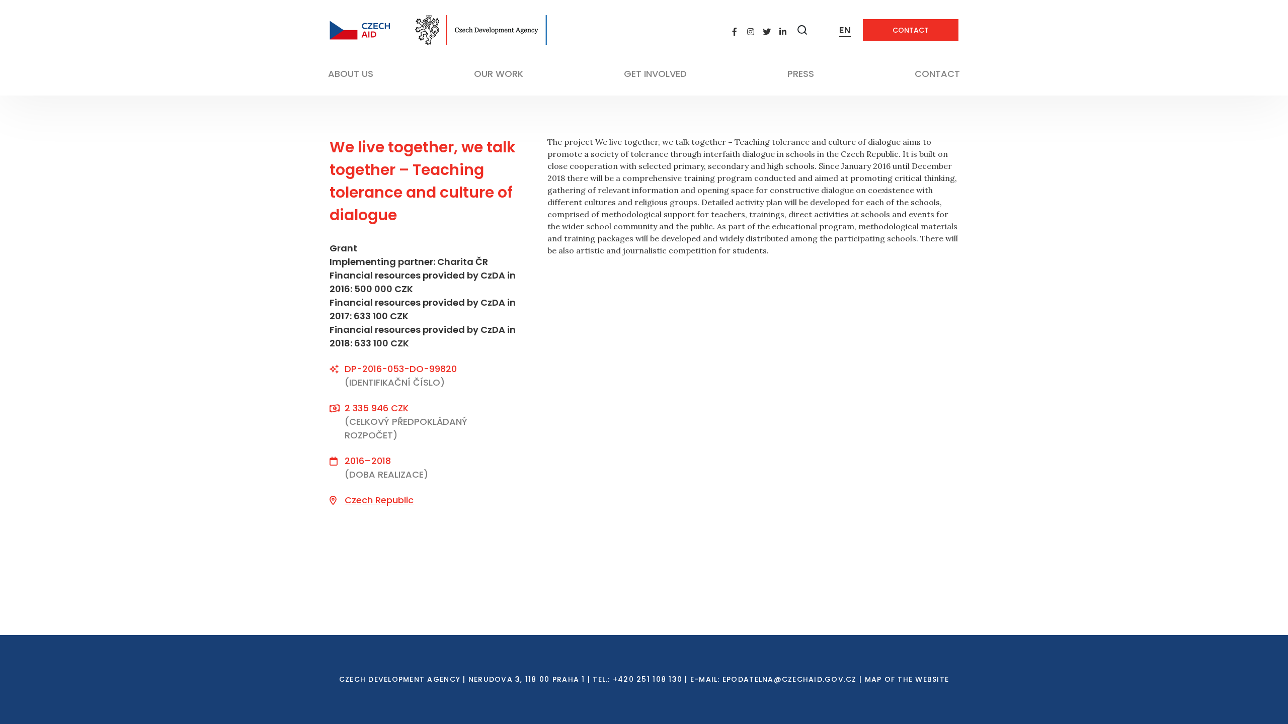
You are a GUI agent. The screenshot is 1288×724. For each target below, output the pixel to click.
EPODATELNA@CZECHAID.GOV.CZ (789, 679)
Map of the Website (907, 679)
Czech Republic (379, 500)
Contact (911, 30)
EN (845, 30)
